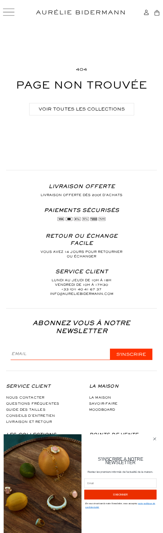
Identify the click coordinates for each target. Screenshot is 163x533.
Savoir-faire (103, 403)
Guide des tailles (25, 409)
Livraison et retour (29, 422)
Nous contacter (25, 397)
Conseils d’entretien (30, 416)
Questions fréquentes (32, 403)
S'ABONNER (120, 494)
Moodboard (102, 409)
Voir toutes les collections (82, 109)
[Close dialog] (155, 439)
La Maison (100, 397)
